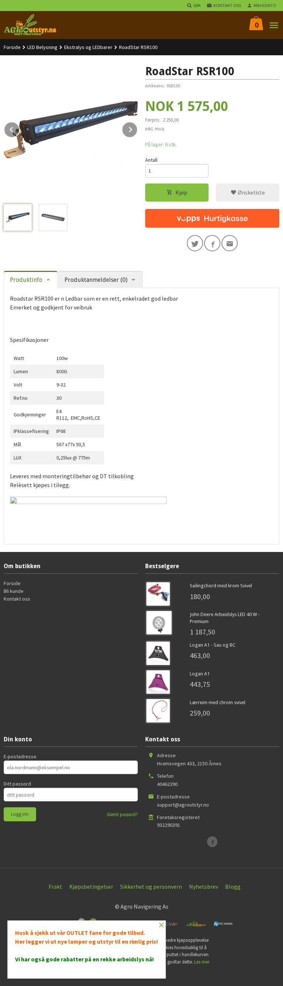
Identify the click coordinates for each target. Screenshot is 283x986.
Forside (12, 47)
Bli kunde (14, 591)
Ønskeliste (251, 192)
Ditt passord (17, 783)
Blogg (233, 886)
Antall (151, 160)
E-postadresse (20, 756)
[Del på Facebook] (212, 243)
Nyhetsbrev (203, 886)
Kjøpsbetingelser (91, 886)
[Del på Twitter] (195, 243)
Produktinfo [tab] (26, 279)
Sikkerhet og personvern (151, 886)
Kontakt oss (17, 598)
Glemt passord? (122, 814)
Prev (19, 128)
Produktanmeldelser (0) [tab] (95, 279)
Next (137, 128)
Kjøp (181, 192)
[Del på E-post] (229, 243)
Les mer (201, 962)
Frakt (55, 886)
